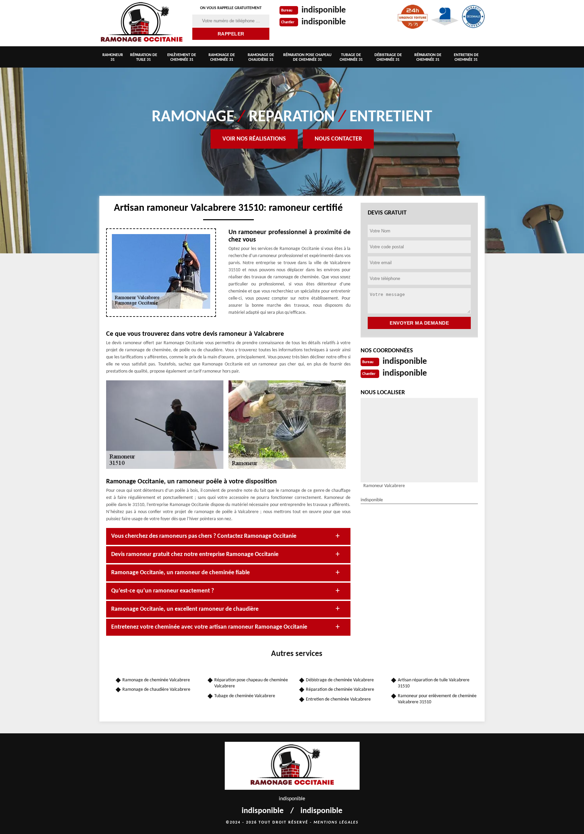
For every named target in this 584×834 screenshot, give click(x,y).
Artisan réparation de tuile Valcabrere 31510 (433, 683)
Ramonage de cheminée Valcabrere (156, 680)
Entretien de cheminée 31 (466, 57)
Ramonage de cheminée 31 (222, 57)
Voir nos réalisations (254, 139)
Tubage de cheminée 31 (351, 57)
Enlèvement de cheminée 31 (181, 57)
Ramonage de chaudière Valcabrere (156, 689)
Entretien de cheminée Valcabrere (338, 699)
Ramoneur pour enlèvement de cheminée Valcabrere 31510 (437, 699)
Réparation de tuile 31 (143, 57)
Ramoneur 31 (112, 57)
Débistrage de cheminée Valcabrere (340, 680)
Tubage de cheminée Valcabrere (244, 696)
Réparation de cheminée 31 (427, 57)
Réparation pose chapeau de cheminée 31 (307, 57)
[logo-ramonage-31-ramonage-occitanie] (141, 23)
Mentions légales (336, 822)
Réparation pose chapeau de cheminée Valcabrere (251, 683)
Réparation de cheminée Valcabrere (340, 689)
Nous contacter (338, 139)
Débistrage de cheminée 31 (388, 57)
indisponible (323, 10)
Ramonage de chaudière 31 (261, 57)
